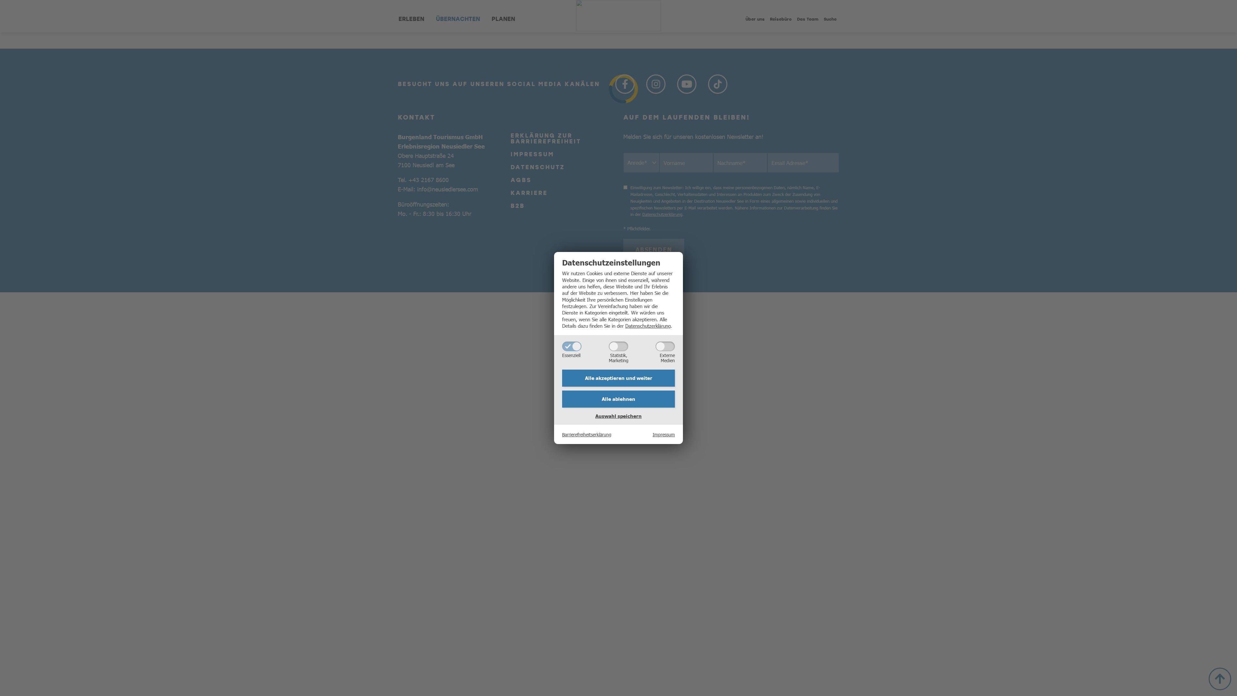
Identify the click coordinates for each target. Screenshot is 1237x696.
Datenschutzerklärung (648, 326)
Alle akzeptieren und (618, 378)
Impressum (664, 434)
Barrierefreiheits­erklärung (586, 434)
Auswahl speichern (618, 416)
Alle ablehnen (618, 399)
